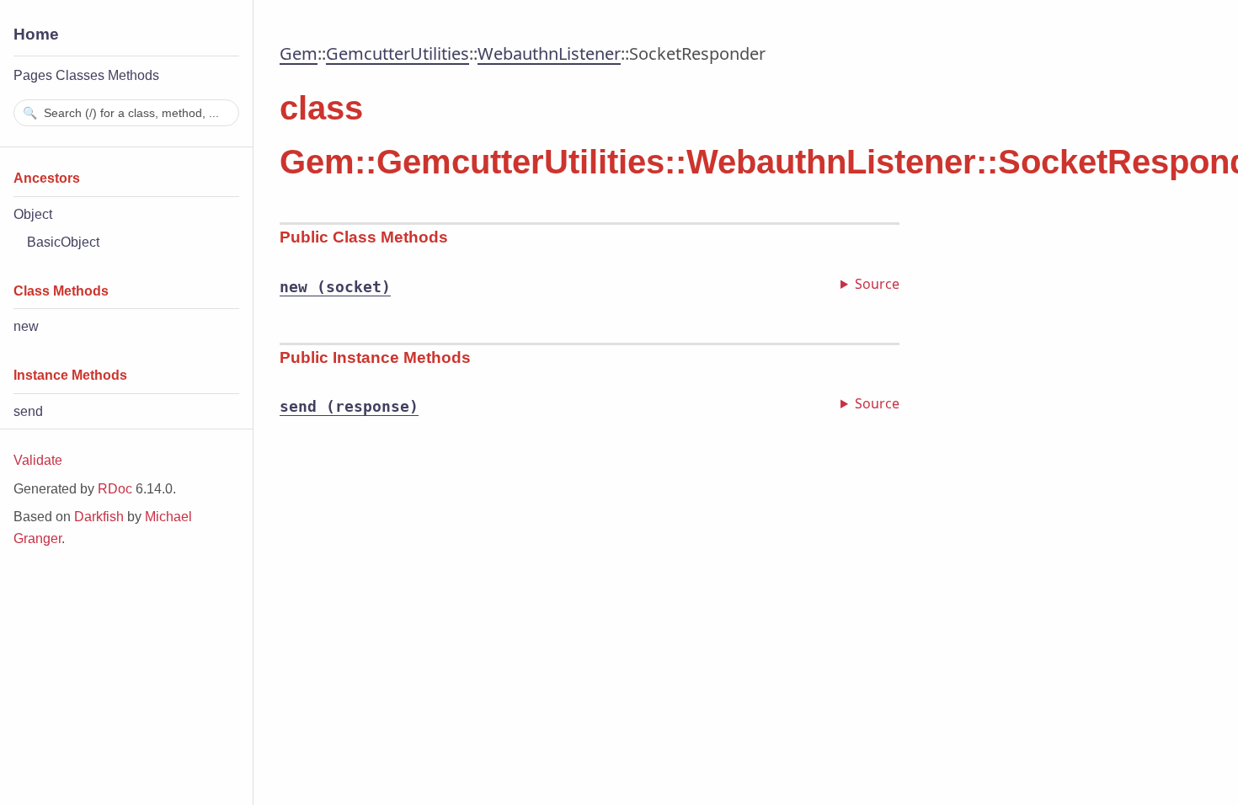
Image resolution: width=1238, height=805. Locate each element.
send (28, 411)
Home (36, 34)
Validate (37, 460)
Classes (80, 75)
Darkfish (99, 516)
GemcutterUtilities (397, 53)
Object (32, 214)
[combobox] (126, 112)
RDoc (115, 489)
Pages (32, 75)
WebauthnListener (549, 53)
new (26, 326)
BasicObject (63, 242)
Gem (299, 53)
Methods (133, 75)
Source (877, 283)
